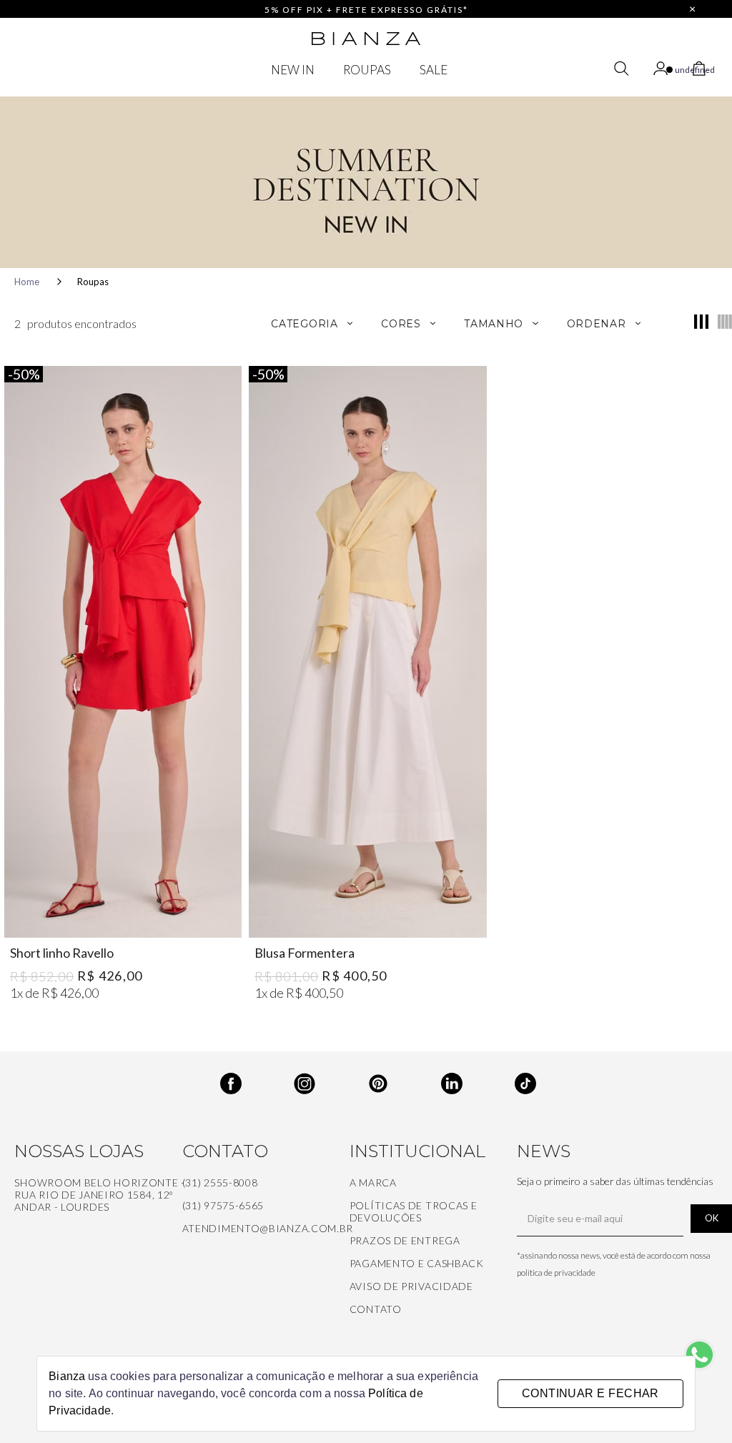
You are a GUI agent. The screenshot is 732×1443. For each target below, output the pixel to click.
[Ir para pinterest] (366, 1074)
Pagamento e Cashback (417, 1263)
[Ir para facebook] (219, 1074)
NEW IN (293, 69)
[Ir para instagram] (292, 1074)
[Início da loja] (366, 38)
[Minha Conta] (662, 70)
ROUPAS (367, 69)
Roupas (93, 281)
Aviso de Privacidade (411, 1286)
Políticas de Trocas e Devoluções (414, 1211)
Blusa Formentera (304, 953)
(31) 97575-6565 (223, 1205)
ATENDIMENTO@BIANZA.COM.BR (268, 1228)
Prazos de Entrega (405, 1240)
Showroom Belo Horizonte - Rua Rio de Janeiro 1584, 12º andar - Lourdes (99, 1194)
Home (27, 281)
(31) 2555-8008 (220, 1182)
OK (711, 1218)
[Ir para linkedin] (440, 1074)
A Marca (373, 1182)
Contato (376, 1309)
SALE (433, 69)
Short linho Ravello (62, 953)
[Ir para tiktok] (513, 1074)
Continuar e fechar (590, 1393)
